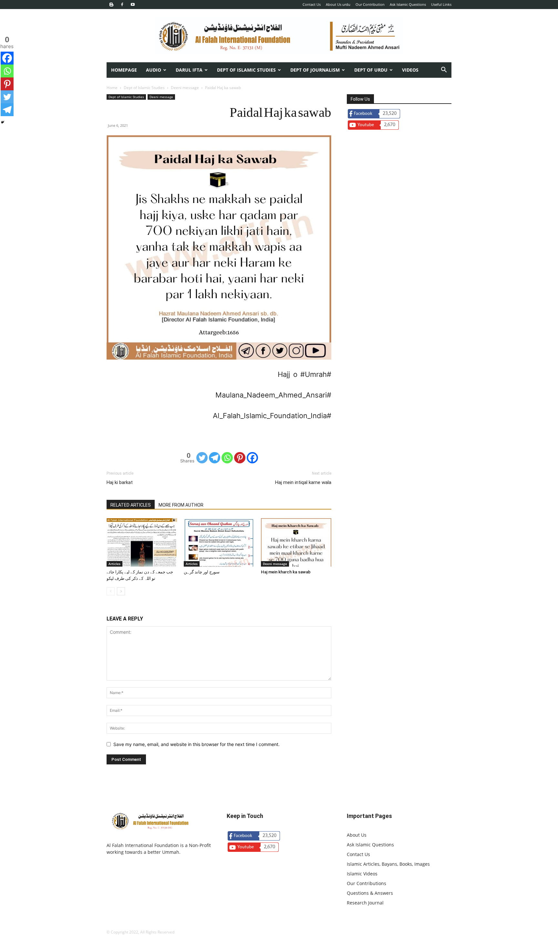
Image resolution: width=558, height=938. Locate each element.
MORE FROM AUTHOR (181, 505)
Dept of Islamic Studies (246, 70)
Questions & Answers (370, 893)
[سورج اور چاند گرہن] (219, 542)
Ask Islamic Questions (408, 4)
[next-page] (121, 591)
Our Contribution (370, 4)
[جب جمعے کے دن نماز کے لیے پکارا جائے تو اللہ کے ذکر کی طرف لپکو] (142, 542)
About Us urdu (338, 4)
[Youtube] (133, 4)
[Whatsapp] (227, 457)
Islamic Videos (362, 874)
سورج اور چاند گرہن (202, 572)
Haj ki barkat (120, 482)
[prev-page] (111, 591)
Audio (153, 70)
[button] (443, 70)
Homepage (124, 70)
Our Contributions (366, 883)
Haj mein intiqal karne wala (303, 482)
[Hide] (2, 122)
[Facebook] (122, 4)
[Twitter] (202, 457)
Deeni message (185, 87)
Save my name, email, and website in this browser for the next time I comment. (196, 744)
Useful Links (441, 4)
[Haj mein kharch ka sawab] (296, 542)
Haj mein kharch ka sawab (286, 572)
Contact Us (312, 4)
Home (112, 87)
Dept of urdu (371, 70)
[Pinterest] (239, 457)
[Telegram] (214, 457)
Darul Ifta (189, 70)
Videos (410, 70)
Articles (114, 563)
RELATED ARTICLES (130, 505)
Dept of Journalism (315, 70)
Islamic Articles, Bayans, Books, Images (388, 864)
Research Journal (365, 903)
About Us (357, 835)
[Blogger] (111, 4)
